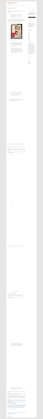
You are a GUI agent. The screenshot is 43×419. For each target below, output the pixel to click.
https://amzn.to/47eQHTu (15, 402)
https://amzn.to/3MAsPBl (13, 403)
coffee (28, 34)
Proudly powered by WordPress (9, 416)
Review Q (27, 5)
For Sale (20, 5)
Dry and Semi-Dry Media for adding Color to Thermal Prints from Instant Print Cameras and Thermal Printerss (11, 413)
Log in (28, 61)
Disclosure (14, 5)
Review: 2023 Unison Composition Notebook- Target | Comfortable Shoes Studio (31, 48)
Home (8, 5)
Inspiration (29, 35)
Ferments (17, 5)
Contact (10, 5)
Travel (28, 39)
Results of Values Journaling (32, 46)
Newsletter (23, 5)
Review (28, 37)
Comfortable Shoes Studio (12, 2)
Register (29, 60)
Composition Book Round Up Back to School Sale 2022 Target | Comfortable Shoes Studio (31, 51)
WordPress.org (29, 63)
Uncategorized (29, 40)
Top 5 (29, 5)
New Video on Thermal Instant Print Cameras (21, 412)
